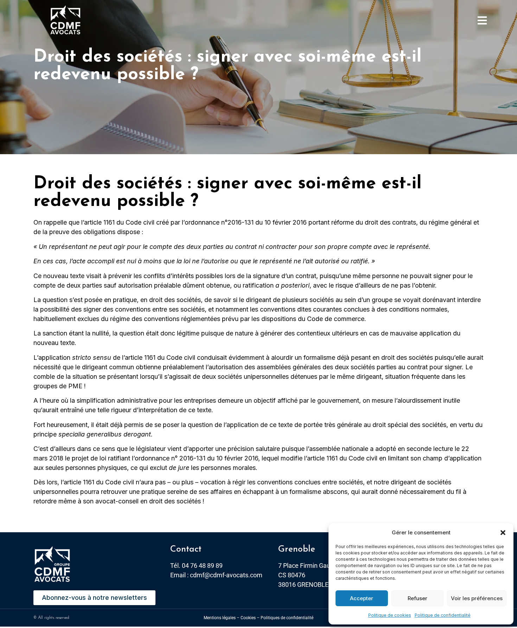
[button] (502, 532)
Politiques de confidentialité (287, 617)
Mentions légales (220, 617)
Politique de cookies (389, 615)
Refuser (417, 598)
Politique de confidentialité (443, 615)
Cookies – (250, 617)
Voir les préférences (477, 598)
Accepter (361, 598)
